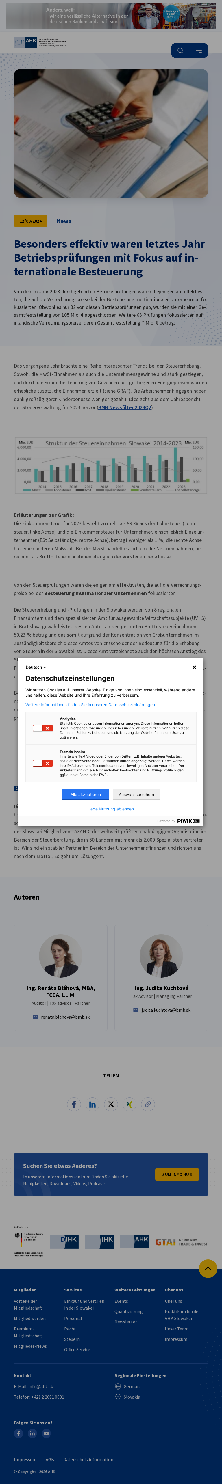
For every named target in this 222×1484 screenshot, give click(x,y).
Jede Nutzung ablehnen (111, 809)
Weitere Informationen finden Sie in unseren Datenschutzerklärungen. (90, 704)
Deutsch (34, 667)
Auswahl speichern (136, 794)
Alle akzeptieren (86, 794)
